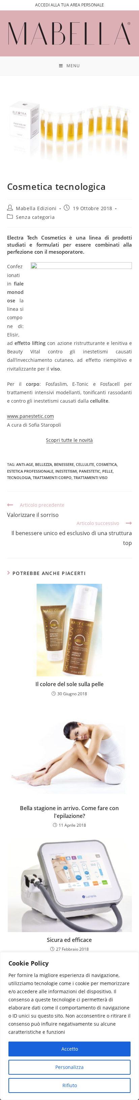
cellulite (85, 464)
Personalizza (69, 1067)
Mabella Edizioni (36, 208)
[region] (69, 1026)
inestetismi (66, 471)
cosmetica (106, 464)
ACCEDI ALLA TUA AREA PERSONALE (69, 5)
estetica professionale (30, 471)
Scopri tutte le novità (69, 440)
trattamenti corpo (52, 477)
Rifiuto (69, 1085)
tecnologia (19, 477)
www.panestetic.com (30, 416)
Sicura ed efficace (69, 940)
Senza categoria (35, 217)
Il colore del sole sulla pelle (69, 684)
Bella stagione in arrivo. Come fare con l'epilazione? (69, 811)
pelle (107, 471)
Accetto (69, 1049)
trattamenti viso (91, 477)
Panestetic (89, 471)
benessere (64, 464)
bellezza (43, 464)
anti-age (24, 464)
